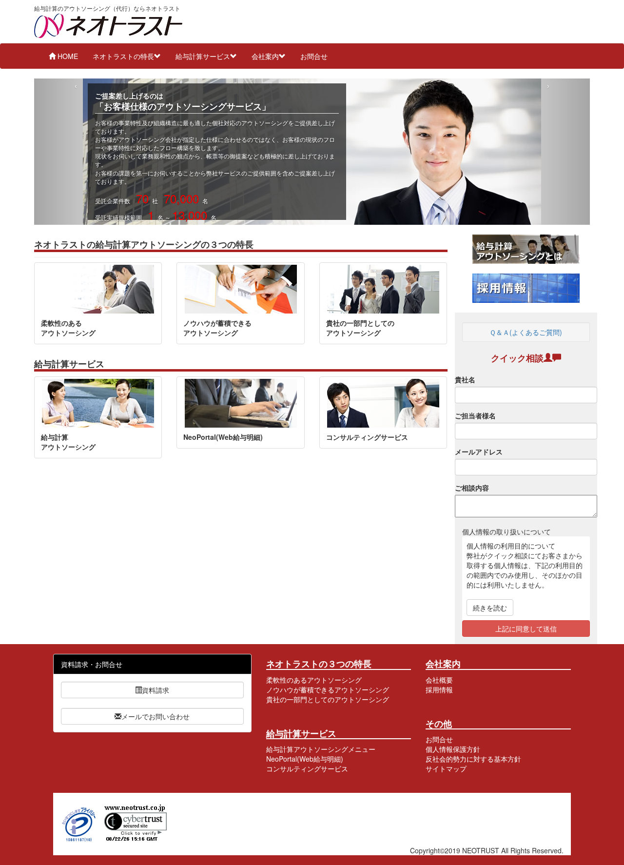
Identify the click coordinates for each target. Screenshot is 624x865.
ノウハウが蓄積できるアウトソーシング (327, 689)
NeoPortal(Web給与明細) (304, 759)
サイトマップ (446, 768)
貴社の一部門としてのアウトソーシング (327, 699)
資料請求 (155, 690)
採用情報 (439, 689)
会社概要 (439, 680)
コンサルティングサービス (307, 768)
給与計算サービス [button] (203, 56)
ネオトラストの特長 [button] (123, 56)
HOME (67, 56)
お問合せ (314, 56)
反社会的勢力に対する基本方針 (473, 759)
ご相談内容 (472, 487)
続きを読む (490, 607)
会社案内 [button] (265, 56)
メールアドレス (479, 451)
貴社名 (465, 379)
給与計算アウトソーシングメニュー (320, 749)
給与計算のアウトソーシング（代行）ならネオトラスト (107, 8)
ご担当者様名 (475, 415)
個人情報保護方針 (453, 749)
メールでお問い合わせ (155, 716)
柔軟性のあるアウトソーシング (314, 680)
